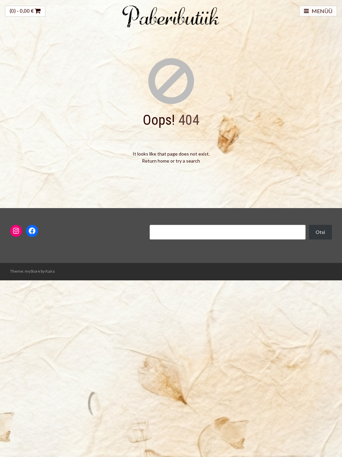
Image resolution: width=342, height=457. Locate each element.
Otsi (320, 232)
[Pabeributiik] (171, 15)
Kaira (50, 271)
